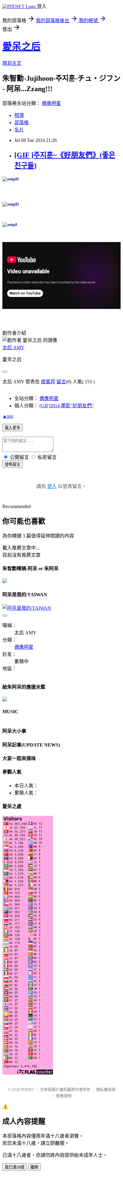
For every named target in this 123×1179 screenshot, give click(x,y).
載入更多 (12, 428)
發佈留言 (12, 464)
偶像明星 (51, 103)
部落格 (21, 122)
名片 (19, 129)
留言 (61, 381)
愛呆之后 (21, 46)
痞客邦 (48, 381)
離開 (34, 1167)
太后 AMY (13, 347)
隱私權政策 (106, 1089)
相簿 (19, 115)
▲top (7, 416)
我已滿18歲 (14, 1167)
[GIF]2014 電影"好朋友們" (66, 405)
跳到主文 (11, 63)
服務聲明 (64, 1096)
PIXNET (27, 1089)
